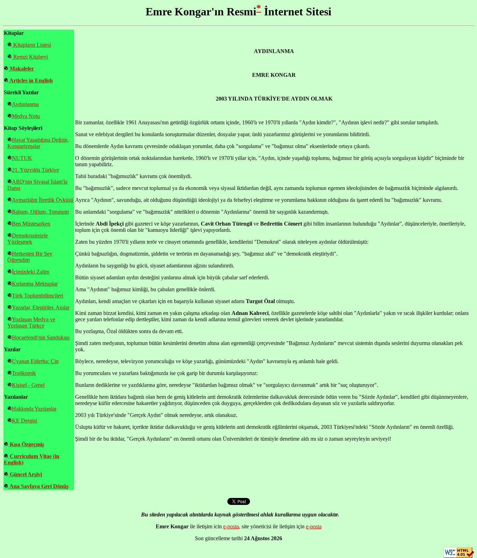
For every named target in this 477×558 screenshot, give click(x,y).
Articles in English (30, 80)
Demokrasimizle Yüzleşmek (27, 239)
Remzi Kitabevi (30, 57)
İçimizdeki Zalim (30, 272)
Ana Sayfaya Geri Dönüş (38, 486)
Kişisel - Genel (28, 385)
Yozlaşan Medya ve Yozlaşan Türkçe (31, 322)
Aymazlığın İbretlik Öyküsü (42, 200)
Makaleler (21, 69)
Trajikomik (24, 373)
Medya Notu (26, 116)
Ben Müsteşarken (31, 224)
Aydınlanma (25, 104)
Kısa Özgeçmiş (26, 444)
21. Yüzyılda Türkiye (35, 170)
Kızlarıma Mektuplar (35, 284)
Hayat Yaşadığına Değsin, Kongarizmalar (38, 143)
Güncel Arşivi (25, 474)
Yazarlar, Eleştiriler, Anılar (40, 307)
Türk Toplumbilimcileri (37, 296)
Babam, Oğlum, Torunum (40, 212)
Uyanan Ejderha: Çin (35, 361)
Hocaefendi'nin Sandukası (40, 337)
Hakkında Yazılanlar (34, 409)
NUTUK (22, 158)
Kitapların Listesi (31, 45)
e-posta (231, 526)
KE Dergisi (24, 421)
